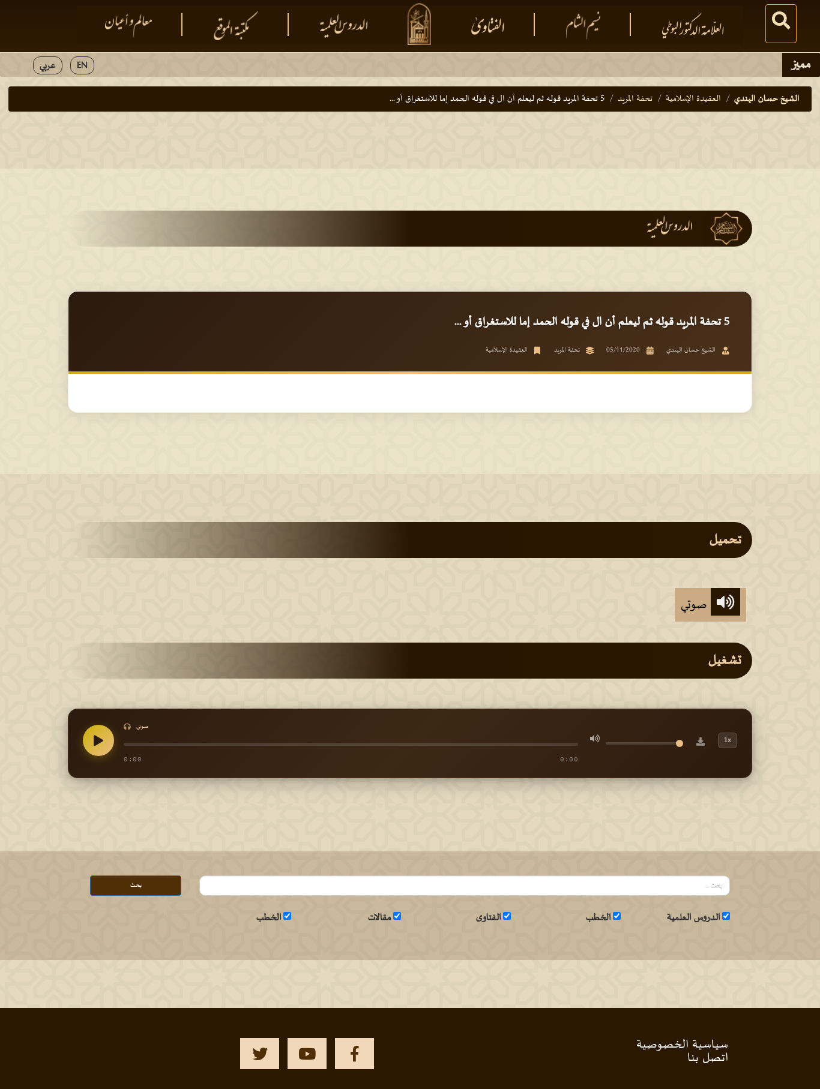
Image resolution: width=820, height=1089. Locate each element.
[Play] (98, 740)
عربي (48, 65)
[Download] (700, 743)
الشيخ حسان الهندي (767, 98)
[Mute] (595, 740)
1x (727, 739)
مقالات (379, 917)
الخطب (598, 917)
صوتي (696, 605)
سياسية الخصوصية (682, 1044)
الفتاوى (488, 917)
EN (82, 65)
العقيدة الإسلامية (693, 98)
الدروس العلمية (693, 917)
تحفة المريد (635, 98)
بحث (136, 885)
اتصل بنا (707, 1058)
